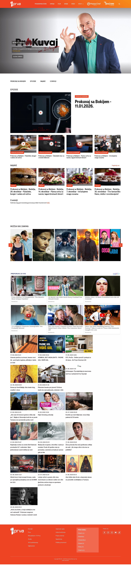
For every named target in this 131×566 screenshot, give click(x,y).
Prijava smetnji (60, 535)
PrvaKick (81, 543)
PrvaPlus (81, 533)
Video (73, 4)
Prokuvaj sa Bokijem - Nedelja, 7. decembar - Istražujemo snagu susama (79, 191)
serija (66, 4)
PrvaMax (81, 536)
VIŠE (48, 203)
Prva (29, 532)
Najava (13, 185)
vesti (80, 4)
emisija (52, 4)
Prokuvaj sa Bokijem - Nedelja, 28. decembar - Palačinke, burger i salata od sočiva (22, 191)
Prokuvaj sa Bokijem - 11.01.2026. (93, 104)
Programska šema (41, 4)
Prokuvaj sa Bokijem (18, 81)
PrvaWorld (82, 540)
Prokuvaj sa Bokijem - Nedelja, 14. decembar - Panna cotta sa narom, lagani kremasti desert (51, 191)
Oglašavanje (31, 546)
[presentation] (10, 245)
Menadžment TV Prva (34, 535)
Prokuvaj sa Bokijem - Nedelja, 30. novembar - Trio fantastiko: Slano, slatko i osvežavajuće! (108, 191)
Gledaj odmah (17, 56)
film (59, 4)
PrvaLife (81, 547)
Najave (43, 81)
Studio (30, 539)
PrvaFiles (81, 550)
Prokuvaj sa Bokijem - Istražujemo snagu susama (106, 156)
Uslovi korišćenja (60, 532)
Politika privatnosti (61, 542)
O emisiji (53, 81)
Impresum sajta (60, 529)
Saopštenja (59, 539)
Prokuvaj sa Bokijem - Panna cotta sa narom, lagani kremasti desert (78, 156)
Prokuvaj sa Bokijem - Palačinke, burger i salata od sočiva (23, 156)
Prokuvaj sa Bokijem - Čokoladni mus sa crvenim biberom (51, 156)
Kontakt (30, 529)
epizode (33, 81)
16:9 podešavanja (33, 542)
